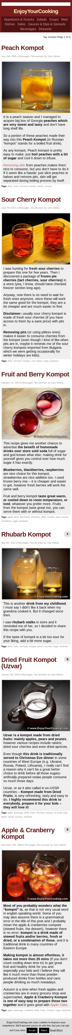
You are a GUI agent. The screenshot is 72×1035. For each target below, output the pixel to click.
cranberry (28, 1010)
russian (48, 186)
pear (58, 517)
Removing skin (14, 165)
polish (4, 816)
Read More (56, 1030)
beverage (18, 812)
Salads (42, 19)
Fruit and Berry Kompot (35, 374)
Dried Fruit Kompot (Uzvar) (28, 663)
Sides (21, 24)
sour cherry (36, 361)
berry (16, 517)
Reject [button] (44, 1030)
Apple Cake (58, 1005)
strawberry (6, 521)
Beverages (28, 29)
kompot (32, 186)
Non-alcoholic (37, 56)
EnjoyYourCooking (36, 11)
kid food (23, 186)
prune (11, 816)
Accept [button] (32, 1030)
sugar (45, 361)
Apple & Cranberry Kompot (28, 833)
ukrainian (54, 361)
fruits (16, 186)
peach (40, 186)
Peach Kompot (22, 47)
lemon (40, 646)
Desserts (45, 29)
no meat (58, 812)
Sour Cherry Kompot (31, 199)
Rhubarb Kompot (26, 534)
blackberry (25, 517)
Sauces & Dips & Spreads (47, 24)
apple (10, 517)
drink (10, 186)
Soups (54, 19)
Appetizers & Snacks (19, 19)
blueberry (35, 517)
